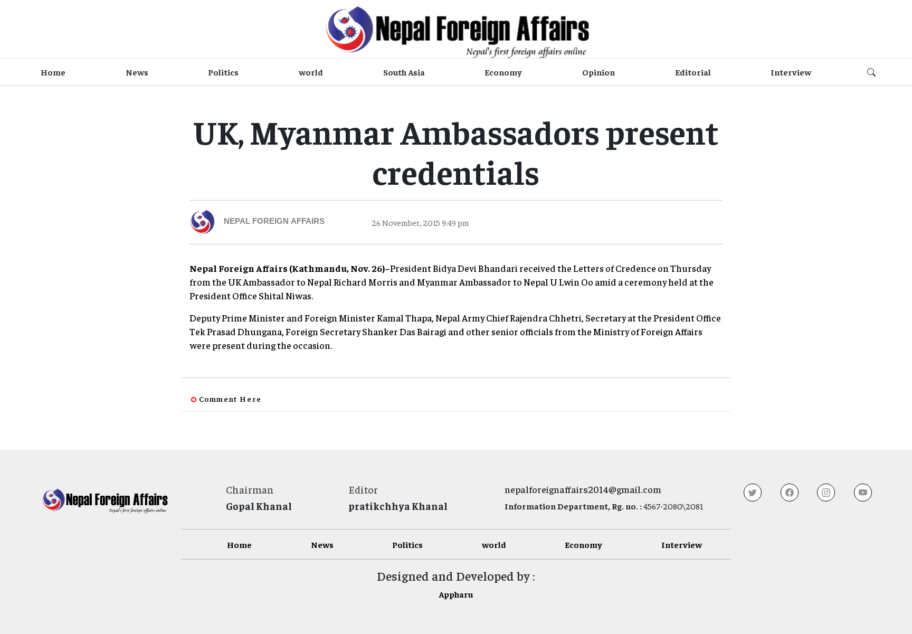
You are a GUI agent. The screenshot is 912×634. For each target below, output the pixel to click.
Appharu (456, 594)
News (137, 72)
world (311, 72)
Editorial (693, 72)
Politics (223, 72)
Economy (503, 72)
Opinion (598, 72)
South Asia (404, 72)
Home (53, 72)
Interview (791, 72)
